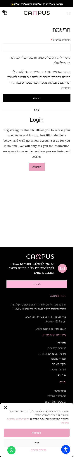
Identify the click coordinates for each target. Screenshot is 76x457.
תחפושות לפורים (56, 396)
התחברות (36, 166)
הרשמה (36, 98)
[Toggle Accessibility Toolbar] (65, 449)
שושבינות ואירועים (55, 401)
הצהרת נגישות (58, 369)
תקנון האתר (59, 364)
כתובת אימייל (60, 40)
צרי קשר (61, 374)
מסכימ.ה (36, 432)
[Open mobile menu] (68, 13)
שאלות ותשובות (57, 348)
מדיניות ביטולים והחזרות (52, 353)
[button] (5, 407)
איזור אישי (60, 390)
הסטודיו (61, 343)
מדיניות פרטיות (38, 450)
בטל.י (36, 442)
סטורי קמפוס (58, 358)
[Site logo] (37, 12)
